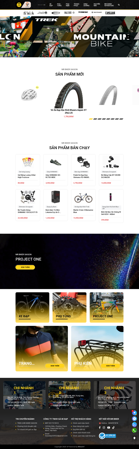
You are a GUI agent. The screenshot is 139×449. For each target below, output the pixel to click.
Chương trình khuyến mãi (26, 426)
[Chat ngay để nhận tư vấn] (134, 419)
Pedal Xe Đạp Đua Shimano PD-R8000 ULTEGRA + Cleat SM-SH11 (82, 176)
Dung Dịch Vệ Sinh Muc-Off (110, 208)
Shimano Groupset (25, 207)
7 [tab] (117, 119)
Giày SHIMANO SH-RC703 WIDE (53, 176)
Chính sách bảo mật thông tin (84, 436)
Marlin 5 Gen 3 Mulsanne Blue (83, 211)
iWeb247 (81, 447)
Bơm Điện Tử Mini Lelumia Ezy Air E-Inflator (53, 211)
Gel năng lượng (24, 172)
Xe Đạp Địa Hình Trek (82, 207)
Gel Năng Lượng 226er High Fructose (27, 176)
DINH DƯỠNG (86, 5)
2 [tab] (95, 119)
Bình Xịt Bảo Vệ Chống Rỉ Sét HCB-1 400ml (111, 213)
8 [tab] (121, 119)
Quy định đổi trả (79, 429)
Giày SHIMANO (52, 172)
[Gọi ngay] (134, 430)
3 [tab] (99, 119)
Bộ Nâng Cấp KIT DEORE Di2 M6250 (110, 176)
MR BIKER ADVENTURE (109, 5)
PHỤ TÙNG (59, 5)
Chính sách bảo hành (81, 423)
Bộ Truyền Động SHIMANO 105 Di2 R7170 (27, 211)
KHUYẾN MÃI (97, 5)
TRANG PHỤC (76, 5)
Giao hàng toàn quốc (81, 426)
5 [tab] (108, 119)
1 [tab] (91, 119)
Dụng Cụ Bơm (51, 207)
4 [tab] (104, 119)
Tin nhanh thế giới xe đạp (27, 429)
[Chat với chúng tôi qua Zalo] (134, 424)
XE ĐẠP (51, 5)
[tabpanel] (68, 96)
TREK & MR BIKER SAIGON (27, 423)
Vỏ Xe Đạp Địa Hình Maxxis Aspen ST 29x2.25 (69, 111)
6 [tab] (112, 119)
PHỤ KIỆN (67, 5)
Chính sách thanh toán (81, 433)
